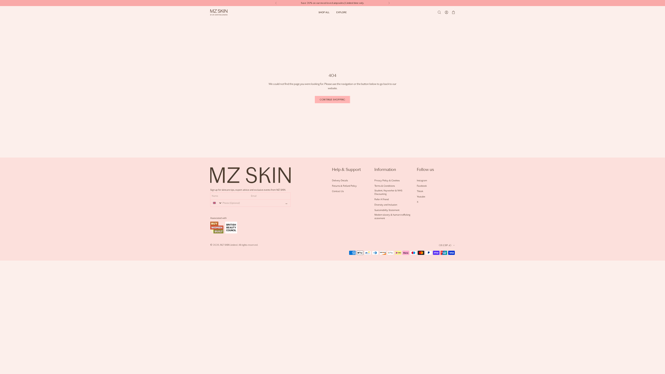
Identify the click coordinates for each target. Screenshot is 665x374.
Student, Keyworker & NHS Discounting (388, 192)
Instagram (422, 180)
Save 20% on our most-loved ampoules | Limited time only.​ (332, 3)
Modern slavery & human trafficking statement (392, 216)
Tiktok (420, 191)
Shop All (323, 12)
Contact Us (338, 191)
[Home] (218, 12)
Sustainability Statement (387, 210)
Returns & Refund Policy (344, 185)
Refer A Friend (381, 199)
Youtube (421, 196)
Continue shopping (332, 99)
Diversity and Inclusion (385, 204)
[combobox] (216, 203)
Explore (341, 12)
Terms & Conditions (384, 185)
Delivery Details (340, 180)
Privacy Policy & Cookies (387, 180)
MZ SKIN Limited (228, 244)
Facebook (422, 185)
